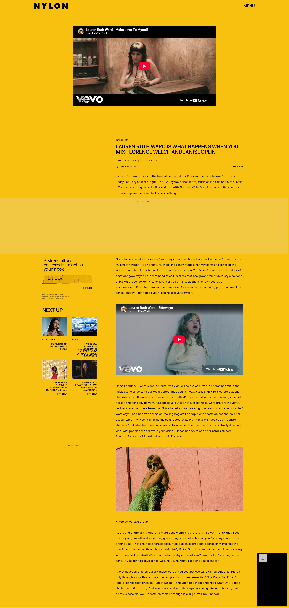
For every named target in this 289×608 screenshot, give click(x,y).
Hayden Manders (127, 166)
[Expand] (261, 556)
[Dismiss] (283, 556)
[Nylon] (51, 6)
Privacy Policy (59, 298)
